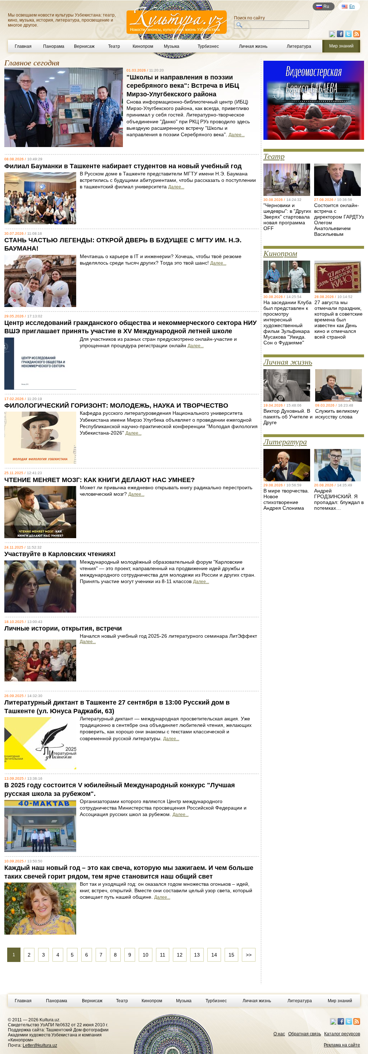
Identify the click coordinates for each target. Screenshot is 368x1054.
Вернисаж (84, 46)
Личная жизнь (253, 46)
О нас (279, 1033)
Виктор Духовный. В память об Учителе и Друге (288, 416)
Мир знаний (340, 1000)
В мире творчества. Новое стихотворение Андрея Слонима (286, 499)
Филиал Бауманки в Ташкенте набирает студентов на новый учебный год (123, 166)
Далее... (237, 134)
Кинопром (143, 46)
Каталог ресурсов (342, 1033)
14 (214, 955)
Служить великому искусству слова (337, 414)
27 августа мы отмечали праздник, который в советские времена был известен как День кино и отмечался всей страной (338, 319)
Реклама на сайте (342, 1045)
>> (249, 955)
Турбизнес (208, 46)
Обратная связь (304, 1033)
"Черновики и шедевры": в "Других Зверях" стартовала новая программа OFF (287, 216)
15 (231, 955)
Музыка (171, 46)
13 (197, 955)
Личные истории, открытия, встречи (63, 628)
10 (145, 955)
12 (180, 955)
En (352, 6)
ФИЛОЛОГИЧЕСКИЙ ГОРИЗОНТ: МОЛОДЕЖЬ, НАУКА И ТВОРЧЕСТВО (116, 405)
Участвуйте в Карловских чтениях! (60, 554)
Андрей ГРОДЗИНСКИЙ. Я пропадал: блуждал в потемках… (339, 499)
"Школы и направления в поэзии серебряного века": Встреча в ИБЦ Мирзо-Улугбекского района (182, 86)
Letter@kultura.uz (40, 1045)
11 (162, 955)
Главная (23, 46)
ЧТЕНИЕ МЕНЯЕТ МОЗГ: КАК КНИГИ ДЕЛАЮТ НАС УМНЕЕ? (99, 480)
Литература (299, 46)
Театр (114, 46)
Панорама (53, 46)
